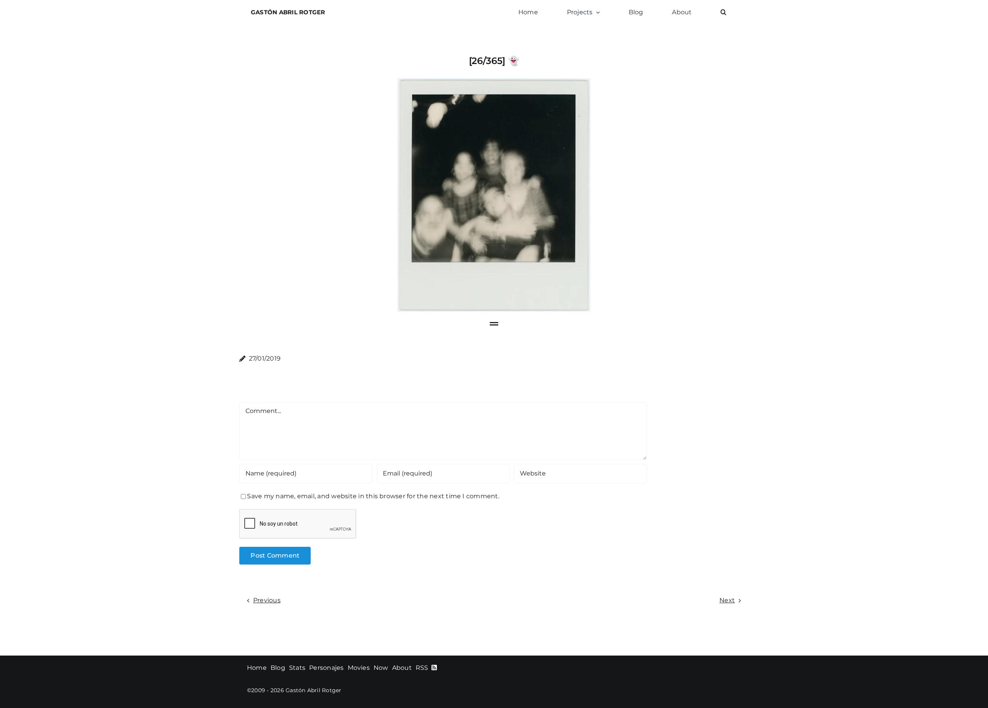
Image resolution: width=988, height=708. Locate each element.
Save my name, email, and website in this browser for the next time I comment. (373, 496)
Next (727, 600)
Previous (267, 600)
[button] (723, 12)
